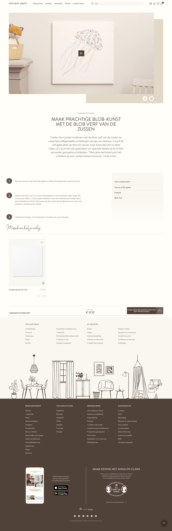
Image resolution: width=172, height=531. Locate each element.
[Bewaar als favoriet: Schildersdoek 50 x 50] (42, 242)
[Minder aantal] (38, 296)
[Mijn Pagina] (154, 3)
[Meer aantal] (44, 296)
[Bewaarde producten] (158, 3)
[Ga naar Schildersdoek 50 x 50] (27, 262)
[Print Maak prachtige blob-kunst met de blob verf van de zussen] (151, 98)
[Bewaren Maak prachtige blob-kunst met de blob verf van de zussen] (145, 98)
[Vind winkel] (150, 3)
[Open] (81, 53)
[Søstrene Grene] (18, 3)
